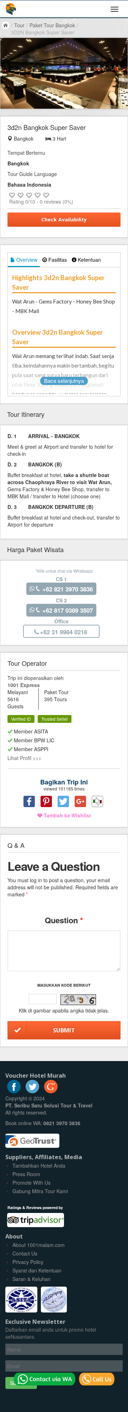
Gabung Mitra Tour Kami (40, 1191)
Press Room (26, 1174)
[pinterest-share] (46, 801)
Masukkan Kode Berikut (64, 985)
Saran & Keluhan (31, 1278)
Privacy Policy (27, 1261)
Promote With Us (31, 1182)
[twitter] (32, 1091)
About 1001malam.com (38, 1244)
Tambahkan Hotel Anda (38, 1165)
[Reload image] (78, 1000)
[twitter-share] (63, 801)
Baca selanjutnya (64, 380)
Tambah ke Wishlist (66, 815)
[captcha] (78, 999)
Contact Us (24, 1253)
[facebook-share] (29, 801)
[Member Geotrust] (32, 1138)
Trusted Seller (54, 719)
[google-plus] (51, 1091)
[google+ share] (80, 801)
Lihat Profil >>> (24, 757)
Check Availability (64, 219)
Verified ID (21, 719)
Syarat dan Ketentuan (37, 1270)
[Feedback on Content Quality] (97, 801)
